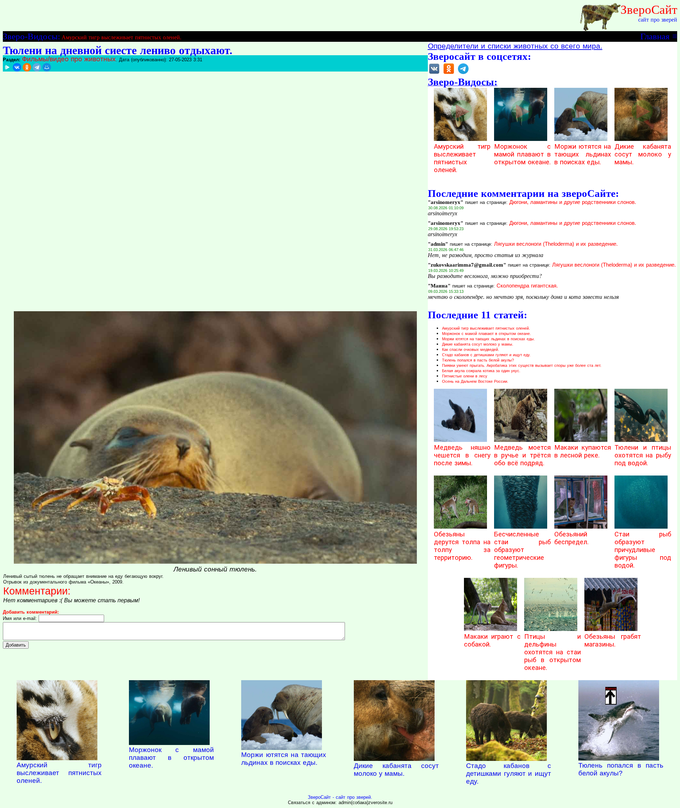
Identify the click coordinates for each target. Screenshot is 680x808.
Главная (655, 36)
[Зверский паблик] (448, 73)
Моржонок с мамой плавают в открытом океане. (522, 154)
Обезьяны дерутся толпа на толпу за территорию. (462, 546)
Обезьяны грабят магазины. (612, 640)
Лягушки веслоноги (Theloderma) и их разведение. (556, 244)
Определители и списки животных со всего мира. (515, 46)
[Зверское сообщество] (434, 73)
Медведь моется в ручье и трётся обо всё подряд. (522, 455)
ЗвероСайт (648, 9)
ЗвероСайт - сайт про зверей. (340, 797)
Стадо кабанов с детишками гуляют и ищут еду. (486, 355)
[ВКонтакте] (17, 67)
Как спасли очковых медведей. (470, 349)
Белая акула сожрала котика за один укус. (481, 371)
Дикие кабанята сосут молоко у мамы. (642, 154)
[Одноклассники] (27, 67)
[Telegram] (37, 67)
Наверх (611, 688)
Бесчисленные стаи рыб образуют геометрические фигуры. (522, 549)
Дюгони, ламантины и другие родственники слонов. (572, 202)
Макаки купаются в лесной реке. (582, 451)
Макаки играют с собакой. (492, 640)
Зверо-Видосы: (31, 36)
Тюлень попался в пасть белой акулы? (478, 360)
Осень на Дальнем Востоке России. (475, 381)
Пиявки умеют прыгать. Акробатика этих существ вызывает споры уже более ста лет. (521, 365)
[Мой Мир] (46, 67)
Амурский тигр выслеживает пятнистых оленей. (121, 37)
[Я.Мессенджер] (7, 67)
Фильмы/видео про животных (69, 59)
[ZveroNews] (463, 73)
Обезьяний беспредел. (571, 538)
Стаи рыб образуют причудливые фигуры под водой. (642, 549)
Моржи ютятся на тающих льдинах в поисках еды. (582, 154)
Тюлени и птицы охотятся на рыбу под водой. (642, 455)
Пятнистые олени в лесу (464, 376)
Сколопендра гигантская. (527, 286)
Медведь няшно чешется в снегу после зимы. (462, 455)
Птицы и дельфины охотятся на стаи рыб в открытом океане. (552, 652)
